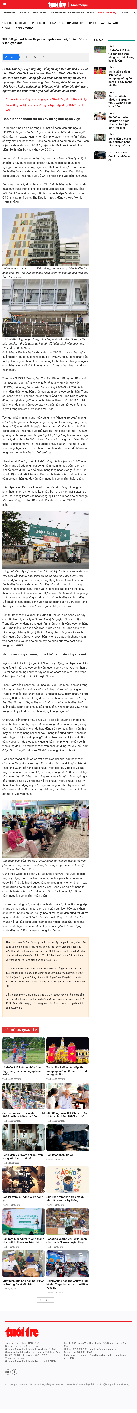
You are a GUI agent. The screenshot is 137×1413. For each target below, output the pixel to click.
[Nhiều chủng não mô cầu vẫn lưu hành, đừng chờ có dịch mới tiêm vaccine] (67, 1263)
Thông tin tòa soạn (15, 1358)
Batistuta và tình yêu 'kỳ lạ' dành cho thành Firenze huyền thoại (66, 1240)
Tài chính (23, 12)
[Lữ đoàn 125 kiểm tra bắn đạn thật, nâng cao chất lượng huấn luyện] (23, 1050)
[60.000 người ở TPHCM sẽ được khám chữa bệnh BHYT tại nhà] (67, 1096)
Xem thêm (44, 1300)
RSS (71, 1358)
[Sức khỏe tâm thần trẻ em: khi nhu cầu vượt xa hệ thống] (67, 1179)
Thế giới (125, 12)
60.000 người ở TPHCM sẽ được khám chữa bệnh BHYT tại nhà (67, 1114)
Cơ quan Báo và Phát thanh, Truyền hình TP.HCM (30, 1361)
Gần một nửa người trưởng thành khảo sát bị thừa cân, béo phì (23, 1240)
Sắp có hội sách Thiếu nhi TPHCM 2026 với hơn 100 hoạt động (23, 1114)
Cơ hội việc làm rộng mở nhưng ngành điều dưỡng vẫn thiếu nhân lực (47, 99)
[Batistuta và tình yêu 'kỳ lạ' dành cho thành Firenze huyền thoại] (67, 1221)
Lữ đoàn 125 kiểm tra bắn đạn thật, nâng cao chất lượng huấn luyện (22, 1071)
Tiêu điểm (9, 12)
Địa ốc (91, 12)
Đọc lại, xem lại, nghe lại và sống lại (22, 1198)
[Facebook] (26, 57)
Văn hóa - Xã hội (107, 12)
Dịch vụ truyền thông (75, 1355)
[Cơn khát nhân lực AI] (67, 1137)
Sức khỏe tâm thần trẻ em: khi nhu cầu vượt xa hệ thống (65, 1198)
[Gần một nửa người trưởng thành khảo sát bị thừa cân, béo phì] (23, 1221)
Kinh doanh (40, 12)
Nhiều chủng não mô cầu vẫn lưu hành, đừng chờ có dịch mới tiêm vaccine (67, 1284)
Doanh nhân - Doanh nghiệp (67, 12)
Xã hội (111, 46)
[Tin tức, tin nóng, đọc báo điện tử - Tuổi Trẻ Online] (57, 4)
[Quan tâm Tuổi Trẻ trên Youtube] (8, 1372)
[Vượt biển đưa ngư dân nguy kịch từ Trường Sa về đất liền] (23, 1263)
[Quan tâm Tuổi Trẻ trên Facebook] (14, 1372)
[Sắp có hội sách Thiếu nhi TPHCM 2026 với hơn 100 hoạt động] (23, 1096)
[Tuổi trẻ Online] (22, 1332)
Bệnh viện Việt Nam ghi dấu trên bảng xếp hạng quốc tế (22, 1156)
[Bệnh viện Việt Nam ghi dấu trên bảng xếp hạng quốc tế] (23, 1137)
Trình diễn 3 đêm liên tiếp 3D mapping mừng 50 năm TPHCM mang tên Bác (66, 1071)
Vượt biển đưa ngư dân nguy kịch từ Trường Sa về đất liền (23, 1282)
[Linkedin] (43, 57)
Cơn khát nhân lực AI (59, 1155)
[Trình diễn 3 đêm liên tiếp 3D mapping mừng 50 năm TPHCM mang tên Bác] (67, 1050)
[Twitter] (34, 57)
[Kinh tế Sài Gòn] (78, 4)
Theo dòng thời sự (117, 152)
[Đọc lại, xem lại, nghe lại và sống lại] (23, 1179)
